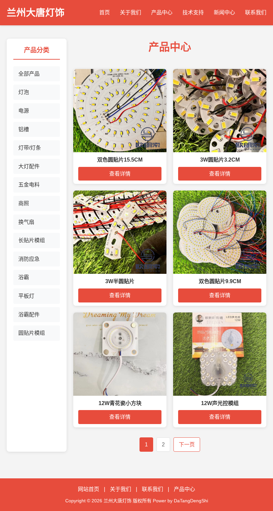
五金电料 (29, 185)
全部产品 (29, 74)
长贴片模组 (31, 240)
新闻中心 (224, 12)
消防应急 (29, 259)
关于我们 (130, 12)
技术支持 (193, 12)
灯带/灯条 (29, 148)
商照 (23, 203)
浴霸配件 (29, 314)
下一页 (187, 444)
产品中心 (161, 12)
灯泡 (23, 92)
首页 (104, 12)
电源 (23, 111)
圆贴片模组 (31, 333)
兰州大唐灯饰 (36, 12)
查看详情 (120, 174)
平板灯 (26, 296)
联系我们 (255, 12)
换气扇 (26, 222)
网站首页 (88, 489)
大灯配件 (29, 166)
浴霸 (23, 277)
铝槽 (23, 129)
